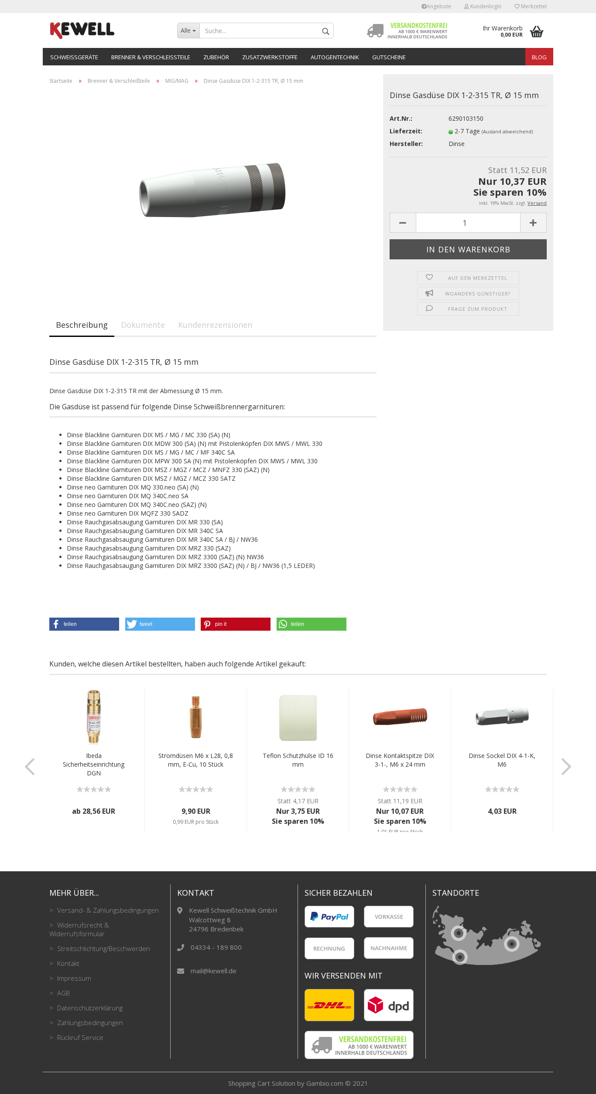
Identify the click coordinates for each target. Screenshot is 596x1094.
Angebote (439, 6)
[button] (84, 624)
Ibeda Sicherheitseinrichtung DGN (93, 764)
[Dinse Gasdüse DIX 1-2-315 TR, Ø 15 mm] (213, 189)
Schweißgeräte (74, 57)
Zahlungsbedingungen (89, 1022)
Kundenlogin (485, 6)
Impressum (73, 978)
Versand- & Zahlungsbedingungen (107, 910)
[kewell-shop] (106, 30)
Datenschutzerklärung (89, 1007)
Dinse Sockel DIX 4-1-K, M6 (502, 759)
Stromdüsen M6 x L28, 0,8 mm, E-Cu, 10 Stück (195, 759)
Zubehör (216, 57)
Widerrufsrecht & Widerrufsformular (79, 929)
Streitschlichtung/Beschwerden (102, 948)
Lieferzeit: (406, 131)
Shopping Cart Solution (261, 1083)
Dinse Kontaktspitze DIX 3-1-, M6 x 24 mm (400, 759)
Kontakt (67, 963)
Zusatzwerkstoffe (270, 57)
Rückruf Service (79, 1037)
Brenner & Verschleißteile (150, 57)
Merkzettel (533, 6)
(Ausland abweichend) (507, 131)
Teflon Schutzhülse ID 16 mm (298, 759)
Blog (539, 57)
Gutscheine (389, 57)
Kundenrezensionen (215, 324)
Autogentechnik (335, 57)
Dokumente (143, 324)
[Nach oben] (572, 1081)
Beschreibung (82, 324)
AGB (62, 993)
